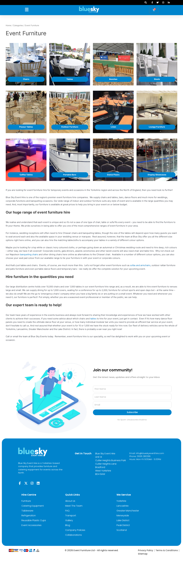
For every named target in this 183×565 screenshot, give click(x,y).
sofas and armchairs (140, 265)
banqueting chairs (29, 254)
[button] (146, 2)
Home (8, 25)
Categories (18, 25)
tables (93, 318)
